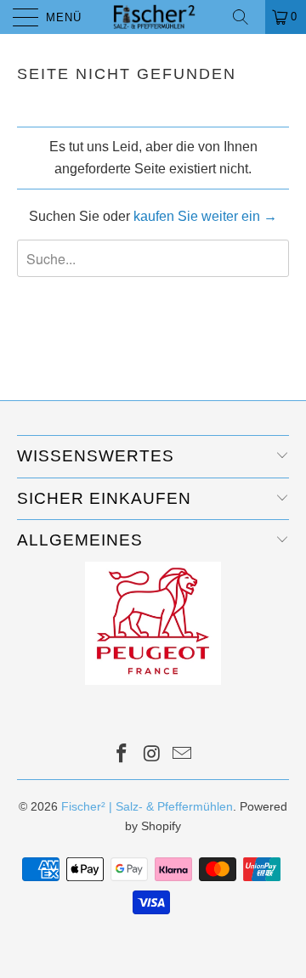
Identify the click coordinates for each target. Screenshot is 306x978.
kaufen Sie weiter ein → (205, 216)
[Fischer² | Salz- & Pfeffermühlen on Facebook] (121, 755)
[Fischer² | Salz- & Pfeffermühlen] (153, 17)
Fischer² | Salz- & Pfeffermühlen (147, 806)
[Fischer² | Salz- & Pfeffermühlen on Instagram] (152, 755)
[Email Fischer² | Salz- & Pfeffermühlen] (183, 755)
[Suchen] (246, 17)
